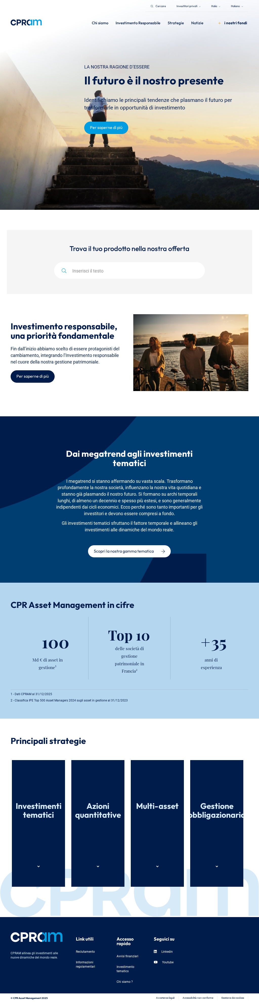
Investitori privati (187, 5)
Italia (214, 5)
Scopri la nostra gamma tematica (124, 551)
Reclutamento (85, 951)
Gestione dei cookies (232, 997)
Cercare (161, 5)
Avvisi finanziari (127, 955)
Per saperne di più (106, 127)
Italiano (235, 5)
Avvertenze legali (165, 997)
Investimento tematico (125, 968)
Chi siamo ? (125, 981)
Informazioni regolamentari (85, 964)
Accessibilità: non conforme (198, 997)
